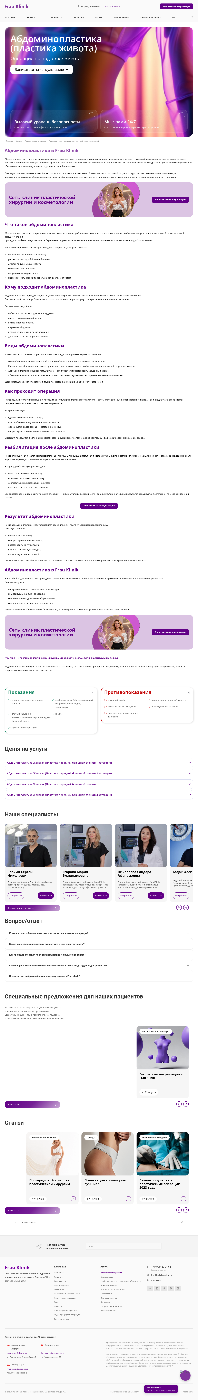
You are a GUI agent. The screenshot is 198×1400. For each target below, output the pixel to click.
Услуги (19, 141)
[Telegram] (164, 1288)
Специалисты (60, 1281)
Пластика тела (55, 141)
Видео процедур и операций (67, 1314)
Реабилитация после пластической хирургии (120, 1281)
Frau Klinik (17, 1267)
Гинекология (106, 1293)
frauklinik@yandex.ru (161, 1275)
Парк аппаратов (61, 1285)
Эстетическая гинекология (112, 1289)
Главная (9, 141)
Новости (58, 1306)
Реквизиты (59, 1289)
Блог (56, 1302)
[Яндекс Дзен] (178, 1288)
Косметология (106, 1277)
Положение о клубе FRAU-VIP (67, 1293)
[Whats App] (171, 1288)
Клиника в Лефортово (17, 1353)
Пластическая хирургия (35, 141)
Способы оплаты (61, 1319)
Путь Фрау (105, 1302)
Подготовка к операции (65, 1298)
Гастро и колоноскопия (111, 1306)
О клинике (58, 1272)
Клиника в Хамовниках (17, 1369)
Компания (60, 1266)
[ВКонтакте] (150, 1288)
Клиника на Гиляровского (52, 1353)
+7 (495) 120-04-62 (90, 6)
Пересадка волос (108, 1310)
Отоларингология (108, 1298)
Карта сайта (188, 1391)
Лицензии (58, 1277)
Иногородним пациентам (65, 1310)
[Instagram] (157, 1288)
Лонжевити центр (108, 1285)
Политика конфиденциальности (124, 1391)
